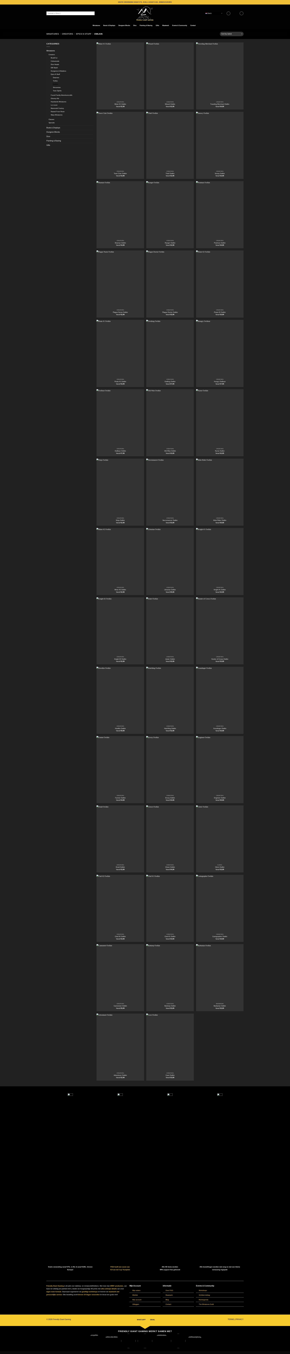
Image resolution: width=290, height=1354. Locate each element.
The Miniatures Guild (206, 1304)
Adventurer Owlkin (120, 1075)
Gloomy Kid (55, 98)
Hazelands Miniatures (58, 102)
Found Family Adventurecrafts (61, 95)
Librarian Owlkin (170, 590)
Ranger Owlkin (170, 243)
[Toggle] (92, 50)
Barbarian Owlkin (220, 1006)
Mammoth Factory (57, 108)
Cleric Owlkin (219, 867)
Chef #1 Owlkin (170, 936)
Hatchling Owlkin (170, 728)
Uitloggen (135, 1304)
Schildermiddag (204, 1295)
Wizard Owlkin (170, 104)
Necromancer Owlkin (170, 520)
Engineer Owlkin (220, 798)
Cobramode (55, 61)
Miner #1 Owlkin (120, 104)
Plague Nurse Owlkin (120, 312)
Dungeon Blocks (124, 25)
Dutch (209, 13)
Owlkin (55, 84)
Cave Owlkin (170, 1075)
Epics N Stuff (83, 34)
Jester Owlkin (170, 659)
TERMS (231, 1319)
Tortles (55, 81)
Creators (67, 34)
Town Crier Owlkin (120, 173)
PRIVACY (240, 1319)
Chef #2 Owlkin (120, 936)
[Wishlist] (228, 13)
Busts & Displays (109, 25)
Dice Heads (55, 64)
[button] (235, 13)
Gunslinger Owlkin (219, 728)
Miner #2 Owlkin (120, 590)
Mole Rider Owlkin (219, 520)
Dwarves (56, 77)
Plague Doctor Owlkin (170, 312)
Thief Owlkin (170, 173)
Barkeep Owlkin (170, 1006)
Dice (134, 25)
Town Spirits (57, 91)
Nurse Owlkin (220, 451)
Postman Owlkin (220, 243)
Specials (52, 123)
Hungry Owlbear (220, 381)
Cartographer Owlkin (219, 936)
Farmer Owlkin (120, 798)
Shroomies (57, 87)
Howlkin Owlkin (120, 728)
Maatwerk (165, 25)
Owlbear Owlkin (120, 451)
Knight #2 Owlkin (120, 659)
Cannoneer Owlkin (120, 1006)
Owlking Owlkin (170, 381)
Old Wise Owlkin (170, 451)
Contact (193, 25)
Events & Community (179, 25)
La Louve (54, 105)
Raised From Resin (58, 111)
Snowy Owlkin (220, 173)
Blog (167, 1300)
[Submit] (96, 13)
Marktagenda (203, 1300)
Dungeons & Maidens (58, 71)
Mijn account (136, 1300)
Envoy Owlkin (170, 798)
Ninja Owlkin (120, 520)
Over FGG (169, 1290)
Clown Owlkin (170, 867)
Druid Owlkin (120, 867)
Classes (51, 119)
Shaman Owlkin (120, 243)
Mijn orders (136, 1290)
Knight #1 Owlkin (220, 590)
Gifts (157, 25)
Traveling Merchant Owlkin (219, 104)
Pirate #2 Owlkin (220, 312)
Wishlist (135, 1295)
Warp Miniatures (56, 115)
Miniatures (96, 25)
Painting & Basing (146, 25)
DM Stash (54, 68)
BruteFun (54, 58)
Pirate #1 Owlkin (120, 381)
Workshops (203, 1290)
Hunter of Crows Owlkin (219, 659)
